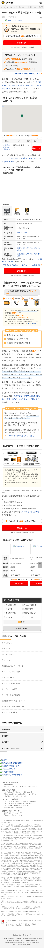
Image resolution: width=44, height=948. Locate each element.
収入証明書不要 (30, 605)
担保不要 (9, 609)
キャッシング (7, 660)
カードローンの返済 (9, 689)
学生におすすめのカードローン (13, 706)
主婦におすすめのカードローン (13, 701)
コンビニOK (29, 617)
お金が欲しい (8, 796)
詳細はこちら (22, 43)
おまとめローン (8, 677)
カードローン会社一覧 (10, 782)
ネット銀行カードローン (11, 748)
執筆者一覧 (33, 938)
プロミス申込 (19, 583)
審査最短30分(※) (30, 613)
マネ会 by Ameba (12, 890)
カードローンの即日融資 (11, 672)
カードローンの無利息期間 (12, 801)
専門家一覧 (26, 938)
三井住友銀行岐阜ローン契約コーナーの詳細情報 (21, 265)
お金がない (24, 796)
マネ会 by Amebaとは (8, 938)
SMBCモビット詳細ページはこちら (26, 73)
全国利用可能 (11, 613)
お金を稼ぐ (16, 796)
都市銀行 (5, 736)
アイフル (6, 786)
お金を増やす (22, 794)
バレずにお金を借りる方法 (12, 792)
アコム (12, 786)
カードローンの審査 (9, 712)
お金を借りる (7, 643)
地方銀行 (5, 742)
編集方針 (39, 938)
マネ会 (3, 7)
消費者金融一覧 (8, 784)
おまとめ (9, 617)
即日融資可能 (11, 605)
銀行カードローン (8, 654)
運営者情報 (18, 938)
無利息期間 (28, 609)
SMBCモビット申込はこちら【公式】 (21, 436)
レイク (24, 786)
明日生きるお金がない (10, 794)
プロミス (18, 786)
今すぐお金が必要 (26, 792)
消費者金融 (6, 648)
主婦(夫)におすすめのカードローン (14, 813)
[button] (22, 116)
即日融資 (17, 805)
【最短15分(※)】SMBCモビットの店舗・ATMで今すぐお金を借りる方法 (21, 85)
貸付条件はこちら (8, 840)
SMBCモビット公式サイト (31, 512)
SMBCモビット (22, 7)
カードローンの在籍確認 (11, 695)
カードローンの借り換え (11, 683)
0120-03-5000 (22, 233)
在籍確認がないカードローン (13, 666)
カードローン (11, 7)
